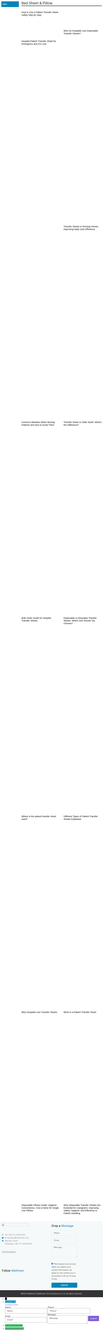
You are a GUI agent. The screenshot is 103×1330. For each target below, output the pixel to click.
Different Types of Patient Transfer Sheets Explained (81, 817)
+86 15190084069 (14, 1325)
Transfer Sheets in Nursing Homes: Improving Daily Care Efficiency (81, 228)
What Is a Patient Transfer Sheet (80, 1012)
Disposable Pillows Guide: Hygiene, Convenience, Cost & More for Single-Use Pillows (40, 1208)
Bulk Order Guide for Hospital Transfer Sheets (36, 619)
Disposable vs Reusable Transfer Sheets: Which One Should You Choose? (80, 621)
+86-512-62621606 (14, 1328)
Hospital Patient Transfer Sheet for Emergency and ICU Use (38, 42)
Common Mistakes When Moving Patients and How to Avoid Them (38, 423)
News (5, 4)
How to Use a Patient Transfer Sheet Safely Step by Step (39, 13)
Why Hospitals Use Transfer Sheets (39, 1012)
